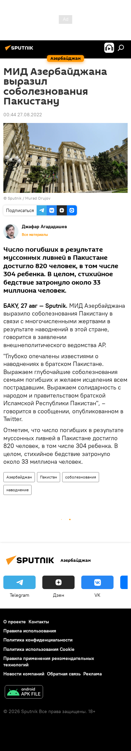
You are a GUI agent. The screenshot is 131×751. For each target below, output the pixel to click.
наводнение (17, 489)
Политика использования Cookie (39, 649)
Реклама (92, 674)
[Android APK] (24, 692)
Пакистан (48, 476)
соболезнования (80, 476)
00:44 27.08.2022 (22, 115)
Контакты (39, 622)
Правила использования (29, 631)
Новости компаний (23, 674)
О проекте (14, 622)
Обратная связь (64, 674)
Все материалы (35, 234)
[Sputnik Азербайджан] (20, 50)
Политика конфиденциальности (38, 640)
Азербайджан (19, 476)
